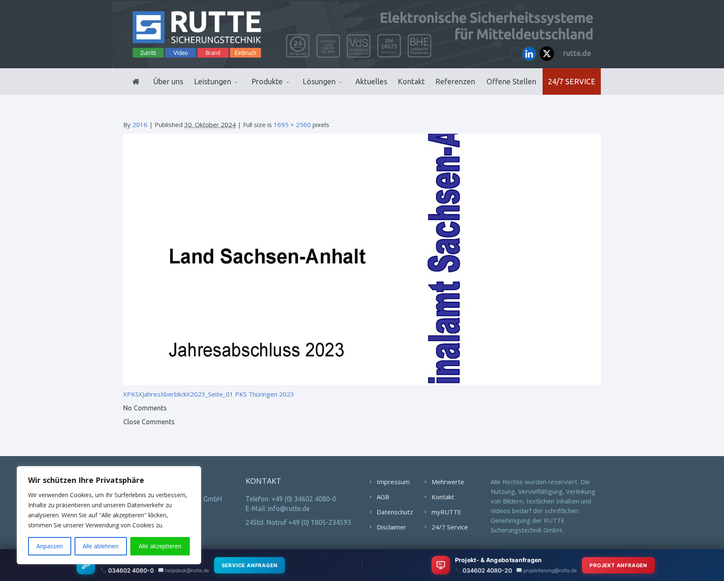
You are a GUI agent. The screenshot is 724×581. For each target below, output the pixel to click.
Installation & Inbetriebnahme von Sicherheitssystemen (234, 92)
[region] (109, 515)
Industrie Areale (328, 93)
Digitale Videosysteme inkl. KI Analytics (291, 92)
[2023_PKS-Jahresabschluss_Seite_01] (362, 258)
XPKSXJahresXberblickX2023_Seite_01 (178, 394)
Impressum (393, 481)
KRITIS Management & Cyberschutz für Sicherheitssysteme (230, 89)
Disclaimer (391, 527)
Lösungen (319, 81)
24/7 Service (571, 81)
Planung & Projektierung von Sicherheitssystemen (231, 93)
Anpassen (49, 546)
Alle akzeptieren (160, 546)
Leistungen (212, 81)
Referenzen (455, 81)
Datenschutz (395, 512)
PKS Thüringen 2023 (264, 394)
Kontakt (411, 81)
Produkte (267, 81)
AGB (383, 497)
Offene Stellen (511, 81)
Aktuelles (371, 81)
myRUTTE (446, 512)
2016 (139, 124)
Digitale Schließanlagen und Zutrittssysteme (293, 93)
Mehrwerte (448, 481)
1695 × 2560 (292, 124)
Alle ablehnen (101, 546)
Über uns (168, 81)
